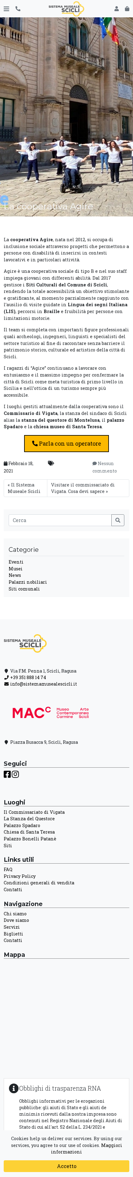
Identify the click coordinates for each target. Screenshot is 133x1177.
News (15, 575)
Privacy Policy (20, 876)
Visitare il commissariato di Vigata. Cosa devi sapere (83, 488)
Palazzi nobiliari (28, 582)
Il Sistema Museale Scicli (24, 488)
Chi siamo (15, 914)
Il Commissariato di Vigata (34, 812)
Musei (16, 569)
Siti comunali (24, 589)
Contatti (13, 889)
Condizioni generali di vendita (39, 883)
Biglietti (13, 934)
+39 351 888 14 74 (27, 677)
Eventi (16, 562)
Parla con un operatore (69, 443)
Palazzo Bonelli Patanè (30, 839)
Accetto (66, 1166)
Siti (8, 845)
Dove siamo (16, 920)
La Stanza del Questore (29, 819)
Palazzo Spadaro (22, 825)
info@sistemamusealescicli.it (43, 684)
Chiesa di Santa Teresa (29, 832)
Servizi (12, 927)
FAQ (8, 869)
